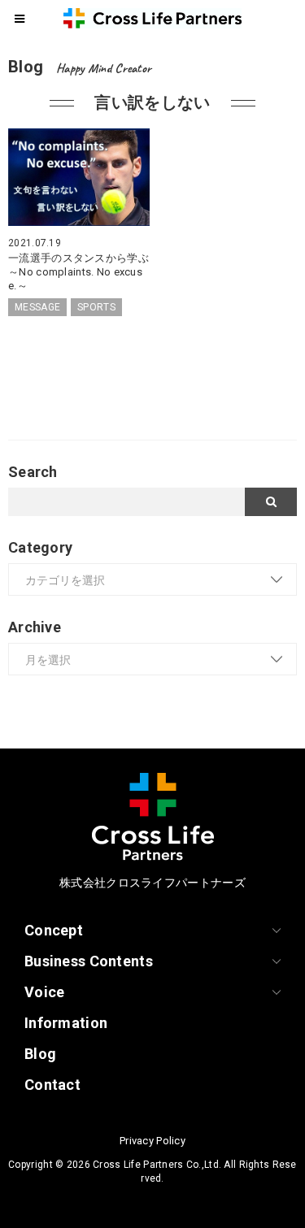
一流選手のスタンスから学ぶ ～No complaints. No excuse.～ (83, 272)
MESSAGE (37, 307)
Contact (52, 1084)
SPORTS (96, 307)
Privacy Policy (152, 1141)
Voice (44, 991)
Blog (40, 1053)
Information (65, 1022)
